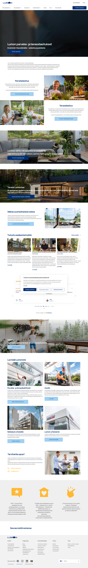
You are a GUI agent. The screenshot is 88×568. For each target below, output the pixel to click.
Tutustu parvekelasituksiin (22, 94)
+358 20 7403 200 (16, 469)
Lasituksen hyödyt (42, 546)
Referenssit (40, 551)
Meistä (54, 544)
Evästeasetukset (58, 289)
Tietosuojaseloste (11, 564)
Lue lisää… (10, 265)
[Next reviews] (75, 296)
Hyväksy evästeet (30, 289)
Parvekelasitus (11, 544)
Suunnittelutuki (41, 549)
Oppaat (24, 548)
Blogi (24, 544)
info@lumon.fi (15, 472)
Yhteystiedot (56, 551)
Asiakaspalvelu (71, 546)
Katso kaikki (75, 235)
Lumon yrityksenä (53, 440)
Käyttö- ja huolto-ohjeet (73, 544)
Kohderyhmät (41, 548)
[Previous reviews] (12, 296)
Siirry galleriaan (16, 347)
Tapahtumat (25, 554)
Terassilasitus (11, 546)
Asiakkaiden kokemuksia (28, 549)
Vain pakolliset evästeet (43, 289)
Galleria (24, 546)
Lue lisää (25, 285)
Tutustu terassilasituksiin (66, 118)
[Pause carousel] (44, 309)
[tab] (34, 307)
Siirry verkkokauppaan (18, 402)
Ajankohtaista (56, 549)
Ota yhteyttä (10, 551)
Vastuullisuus (56, 546)
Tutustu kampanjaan (18, 158)
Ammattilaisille (16, 441)
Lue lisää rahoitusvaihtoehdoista (20, 224)
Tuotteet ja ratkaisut (42, 544)
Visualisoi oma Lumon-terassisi (21, 197)
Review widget (39, 313)
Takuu (69, 548)
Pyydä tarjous (79, 8)
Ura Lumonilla (56, 548)
